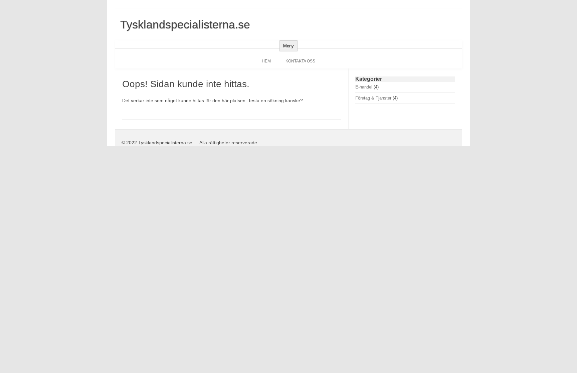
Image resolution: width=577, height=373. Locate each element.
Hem (266, 61)
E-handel (363, 86)
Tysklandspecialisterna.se (185, 24)
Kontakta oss (300, 61)
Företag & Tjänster (373, 98)
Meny (288, 45)
